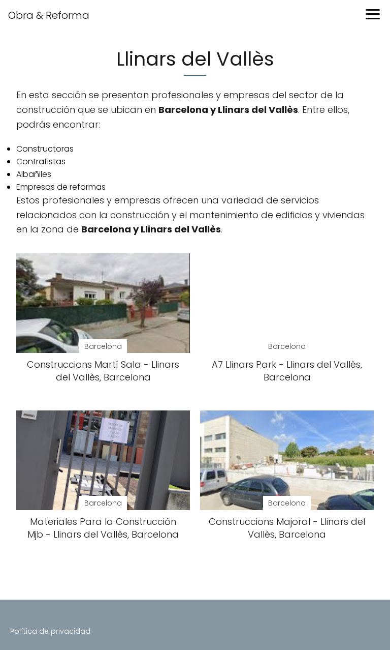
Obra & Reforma (48, 15)
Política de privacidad (50, 631)
